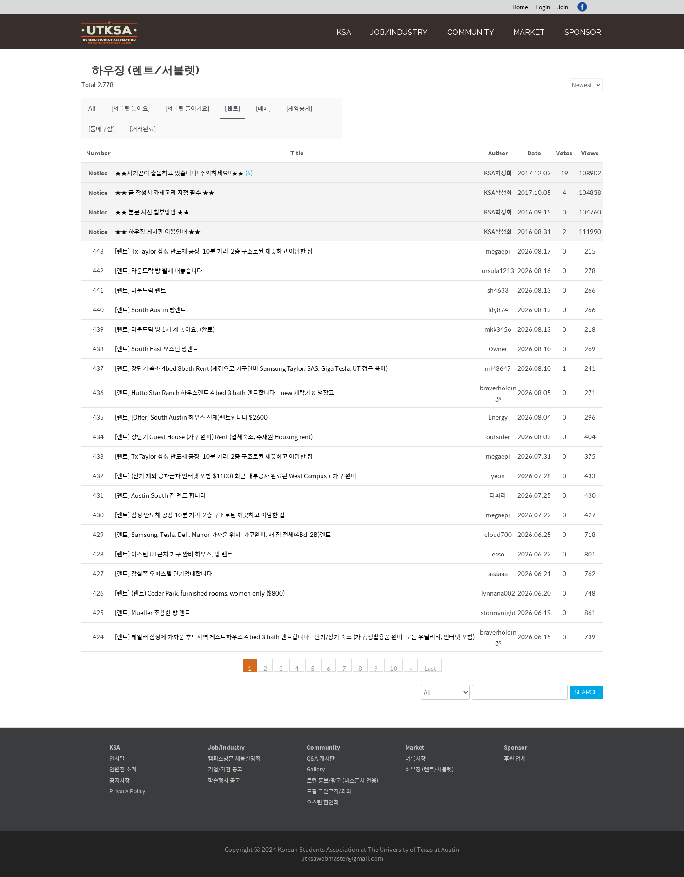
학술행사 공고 (224, 780)
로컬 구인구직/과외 (329, 791)
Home (520, 7)
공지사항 (119, 780)
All (92, 108)
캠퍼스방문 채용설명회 (234, 758)
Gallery (316, 769)
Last (430, 667)
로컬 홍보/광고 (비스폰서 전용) (342, 780)
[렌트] (233, 108)
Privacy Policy (127, 791)
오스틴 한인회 (323, 802)
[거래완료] (143, 129)
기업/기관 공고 (225, 769)
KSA (343, 32)
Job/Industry (399, 32)
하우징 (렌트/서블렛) (429, 769)
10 (393, 667)
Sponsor (582, 32)
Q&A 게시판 (321, 758)
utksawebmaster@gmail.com (342, 858)
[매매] (263, 108)
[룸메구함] (101, 129)
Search (586, 692)
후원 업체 (515, 758)
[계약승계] (299, 108)
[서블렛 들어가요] (187, 108)
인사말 (117, 758)
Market (529, 32)
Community (470, 32)
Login (543, 7)
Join (562, 7)
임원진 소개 (122, 769)
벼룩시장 (415, 758)
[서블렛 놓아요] (130, 108)
